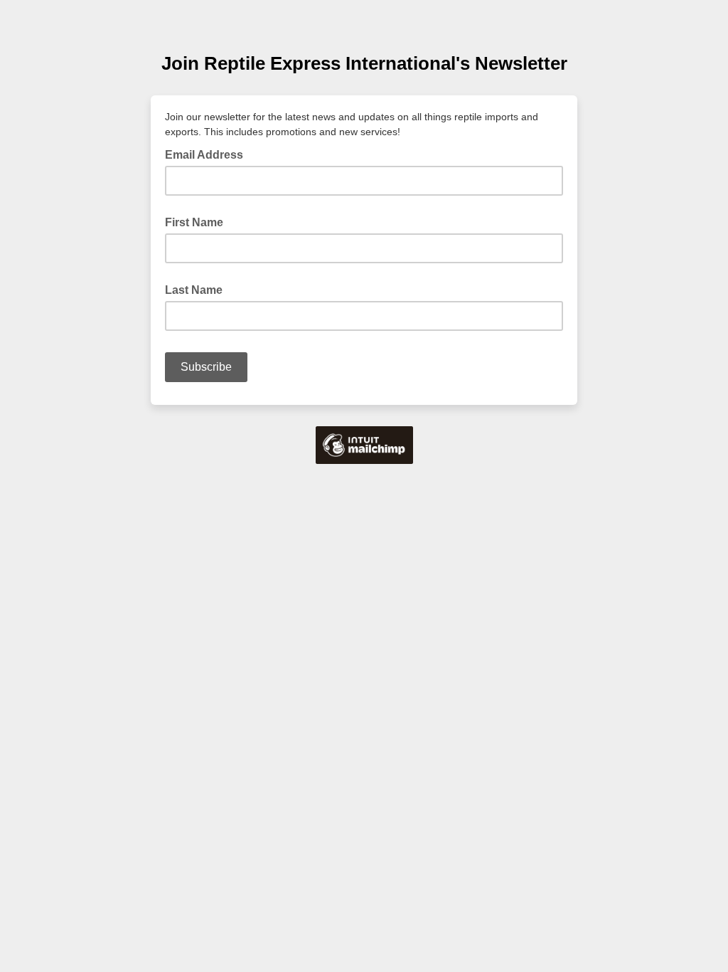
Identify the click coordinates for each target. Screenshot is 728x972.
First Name (194, 222)
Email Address (208, 154)
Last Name (194, 290)
